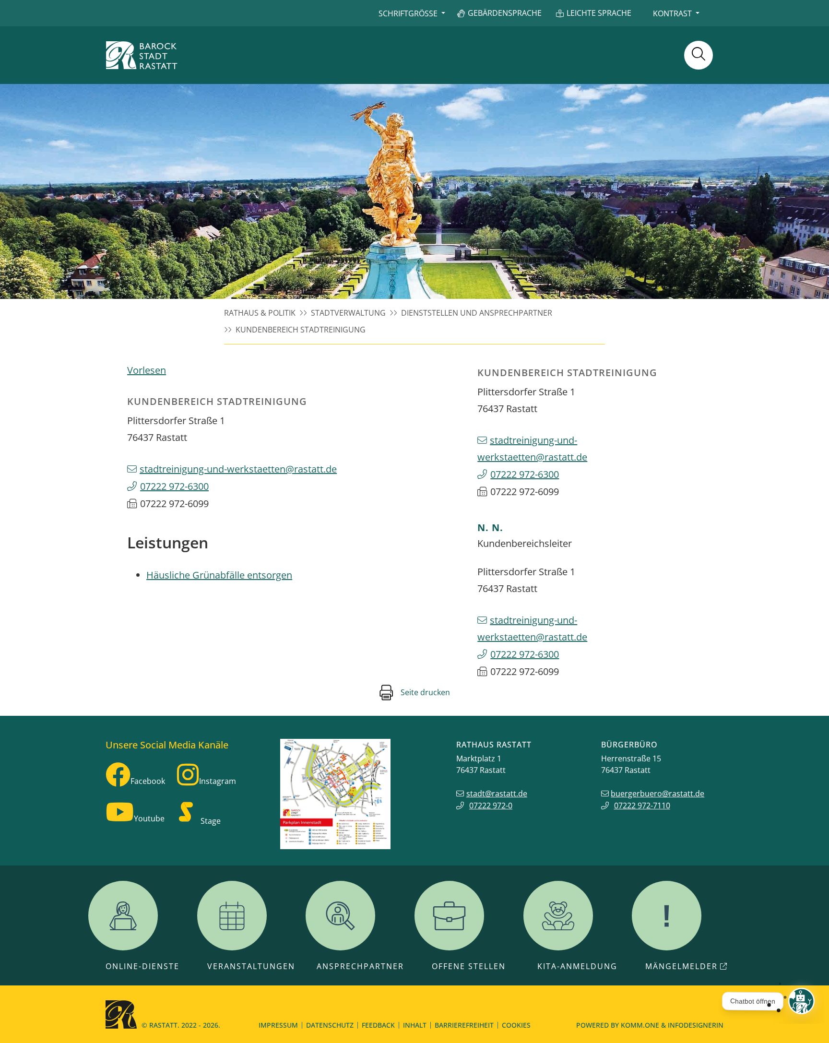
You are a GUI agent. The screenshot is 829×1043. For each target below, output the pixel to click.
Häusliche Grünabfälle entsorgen (219, 575)
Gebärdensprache (505, 13)
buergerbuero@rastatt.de (657, 793)
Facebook (147, 781)
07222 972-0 (490, 805)
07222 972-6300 (174, 486)
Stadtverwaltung (348, 313)
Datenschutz (330, 1025)
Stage (211, 821)
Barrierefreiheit (464, 1025)
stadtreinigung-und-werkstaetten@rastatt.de (238, 468)
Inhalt (414, 1025)
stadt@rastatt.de (496, 793)
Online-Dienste (142, 966)
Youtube (149, 818)
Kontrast (672, 13)
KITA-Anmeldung (577, 966)
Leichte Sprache (599, 13)
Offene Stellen (469, 966)
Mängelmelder (681, 966)
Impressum (278, 1025)
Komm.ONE (640, 1025)
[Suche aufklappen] (698, 55)
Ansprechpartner (360, 966)
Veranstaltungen (251, 966)
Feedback (378, 1025)
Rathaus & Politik (260, 313)
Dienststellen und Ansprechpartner (476, 313)
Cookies (516, 1025)
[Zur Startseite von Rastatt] (142, 55)
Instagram (217, 781)
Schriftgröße (408, 13)
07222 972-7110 (642, 805)
